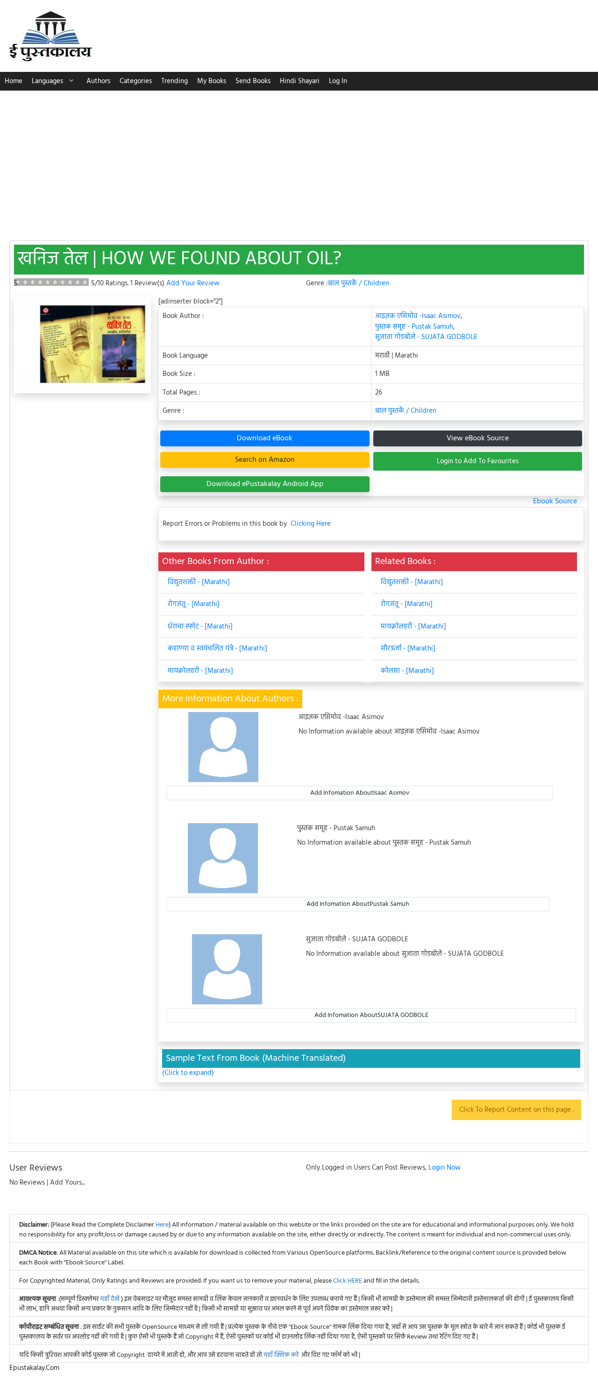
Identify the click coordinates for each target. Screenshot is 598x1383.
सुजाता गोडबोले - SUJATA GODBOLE (426, 337)
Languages (47, 81)
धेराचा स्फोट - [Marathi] (200, 626)
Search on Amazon (265, 460)
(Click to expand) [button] (188, 1073)
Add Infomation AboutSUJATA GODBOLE (371, 1015)
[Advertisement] (299, 160)
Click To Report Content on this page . (516, 1109)
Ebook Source (555, 501)
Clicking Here (311, 524)
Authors (98, 81)
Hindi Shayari (300, 81)
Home (13, 81)
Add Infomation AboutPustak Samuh (357, 904)
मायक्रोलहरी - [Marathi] (200, 671)
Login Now (444, 1167)
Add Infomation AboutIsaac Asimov (359, 793)
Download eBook (264, 438)
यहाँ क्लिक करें (281, 1355)
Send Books (253, 81)
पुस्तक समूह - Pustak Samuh (414, 326)
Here (162, 1225)
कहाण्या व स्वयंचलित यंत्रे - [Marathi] (217, 648)
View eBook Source (478, 438)
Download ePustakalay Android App (264, 484)
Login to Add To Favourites (478, 461)
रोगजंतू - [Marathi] (194, 604)
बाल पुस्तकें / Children (358, 283)
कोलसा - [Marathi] (407, 671)
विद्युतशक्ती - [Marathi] (199, 582)
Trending (174, 81)
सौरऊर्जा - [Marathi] (408, 648)
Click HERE (347, 1281)
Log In (338, 81)
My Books (211, 81)
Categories (136, 81)
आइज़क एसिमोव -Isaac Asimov (418, 316)
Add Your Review (193, 283)
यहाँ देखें (110, 1299)
